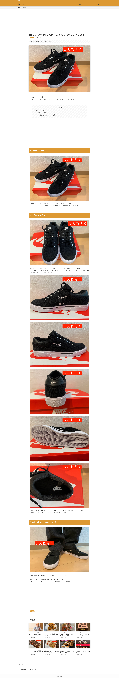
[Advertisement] (59, 19)
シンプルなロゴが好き (41, 112)
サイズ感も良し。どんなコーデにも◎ (45, 115)
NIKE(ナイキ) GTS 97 (41, 110)
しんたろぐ (22, 4)
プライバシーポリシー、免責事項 (28, 669)
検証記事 (31, 37)
